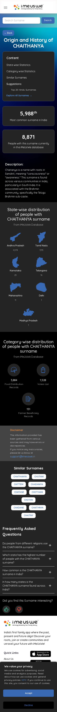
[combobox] (21, 20)
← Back (8, 33)
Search (48, 20)
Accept (28, 693)
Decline (28, 705)
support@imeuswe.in (22, 456)
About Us (8, 659)
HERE (23, 680)
